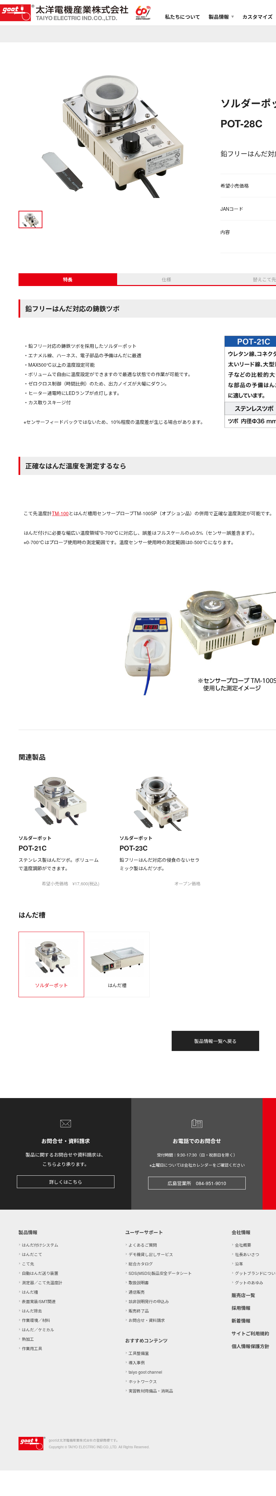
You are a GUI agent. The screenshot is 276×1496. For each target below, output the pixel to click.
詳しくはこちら (65, 1181)
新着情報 (241, 1320)
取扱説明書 (139, 1282)
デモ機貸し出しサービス (151, 1254)
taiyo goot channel (145, 1372)
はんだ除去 (32, 1310)
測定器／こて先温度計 (42, 1282)
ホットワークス (143, 1381)
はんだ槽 (30, 1292)
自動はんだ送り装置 (40, 1273)
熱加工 (28, 1339)
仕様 (166, 279)
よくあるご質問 (143, 1245)
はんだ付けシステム (40, 1245)
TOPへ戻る (262, 1482)
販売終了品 (139, 1310)
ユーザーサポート (144, 1232)
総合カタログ (141, 1263)
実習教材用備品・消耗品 (151, 1390)
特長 (67, 279)
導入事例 (137, 1362)
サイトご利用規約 (250, 1333)
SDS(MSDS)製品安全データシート (160, 1273)
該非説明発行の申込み (149, 1301)
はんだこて (32, 1254)
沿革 (239, 1263)
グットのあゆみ (249, 1282)
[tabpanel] (114, 132)
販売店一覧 (243, 1295)
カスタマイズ (257, 17)
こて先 (28, 1263)
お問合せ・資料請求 (147, 1320)
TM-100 (60, 513)
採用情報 (241, 1307)
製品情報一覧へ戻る (215, 1041)
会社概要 (243, 1245)
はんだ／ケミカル (38, 1329)
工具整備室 (139, 1353)
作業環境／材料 (36, 1320)
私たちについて (182, 17)
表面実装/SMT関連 (39, 1301)
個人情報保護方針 (250, 1346)
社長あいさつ (247, 1254)
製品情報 (28, 1232)
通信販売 (137, 1292)
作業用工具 (32, 1348)
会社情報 (241, 1232)
